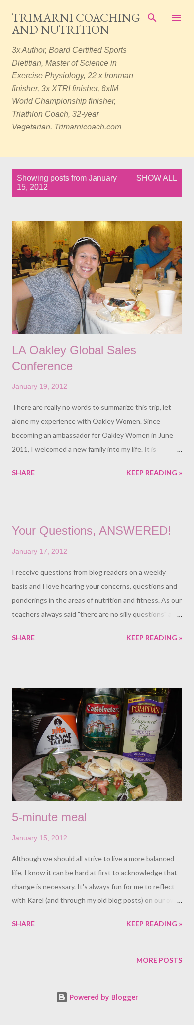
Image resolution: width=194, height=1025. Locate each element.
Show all (156, 178)
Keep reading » (154, 472)
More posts (159, 960)
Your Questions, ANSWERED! (91, 530)
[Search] (152, 18)
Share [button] (23, 472)
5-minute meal (49, 817)
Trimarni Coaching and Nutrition (76, 23)
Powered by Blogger (103, 997)
